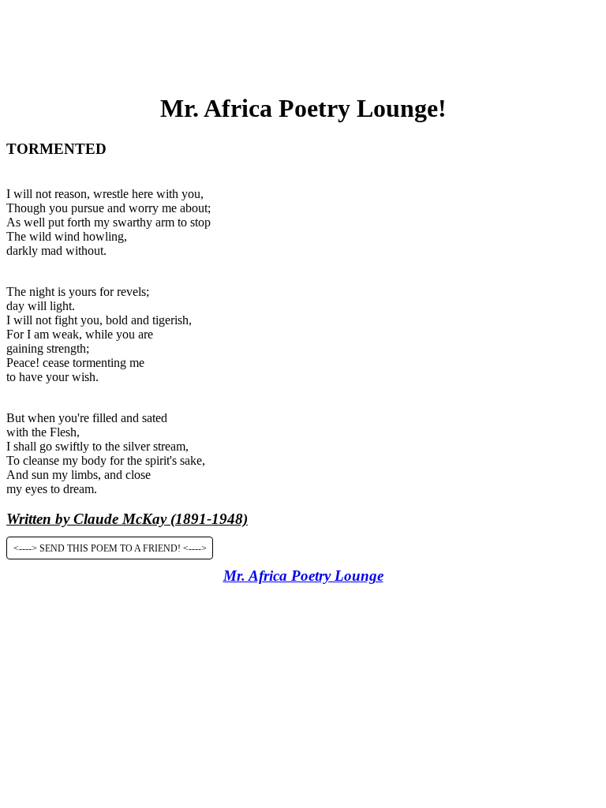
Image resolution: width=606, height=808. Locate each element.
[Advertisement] (303, 41)
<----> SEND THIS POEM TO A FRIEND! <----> (110, 547)
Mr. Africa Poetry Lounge (303, 575)
